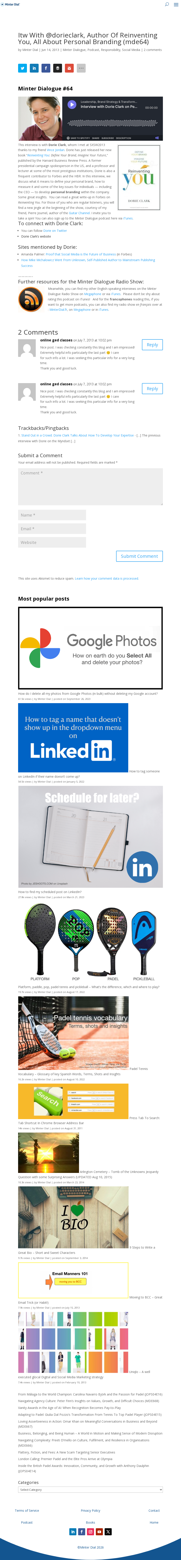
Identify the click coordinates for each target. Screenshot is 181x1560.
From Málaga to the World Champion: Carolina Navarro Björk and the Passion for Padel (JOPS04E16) (90, 1394)
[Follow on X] (108, 1531)
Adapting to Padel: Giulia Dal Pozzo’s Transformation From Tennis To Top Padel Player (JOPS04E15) (90, 1414)
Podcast (93, 50)
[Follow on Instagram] (90, 1531)
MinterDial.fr (58, 309)
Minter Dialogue (74, 50)
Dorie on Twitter (55, 230)
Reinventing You (38, 155)
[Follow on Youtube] (99, 1531)
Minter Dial (30, 50)
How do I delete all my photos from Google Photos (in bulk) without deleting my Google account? (88, 693)
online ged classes (56, 340)
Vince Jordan (55, 150)
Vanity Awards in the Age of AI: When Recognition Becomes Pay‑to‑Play (69, 1408)
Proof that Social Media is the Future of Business (81, 254)
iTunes (128, 218)
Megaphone (92, 294)
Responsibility (110, 50)
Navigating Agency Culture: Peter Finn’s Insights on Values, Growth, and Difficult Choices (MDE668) (88, 1401)
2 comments (153, 50)
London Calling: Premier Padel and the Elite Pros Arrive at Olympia (65, 1459)
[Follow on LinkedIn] (72, 1531)
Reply (152, 345)
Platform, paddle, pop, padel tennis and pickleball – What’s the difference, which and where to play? (88, 987)
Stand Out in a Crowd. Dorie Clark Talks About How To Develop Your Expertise (77, 435)
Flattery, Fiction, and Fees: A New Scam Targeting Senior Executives (66, 1452)
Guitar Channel (79, 213)
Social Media (131, 50)
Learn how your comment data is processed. (107, 578)
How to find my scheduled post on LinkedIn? (49, 892)
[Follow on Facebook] (81, 1531)
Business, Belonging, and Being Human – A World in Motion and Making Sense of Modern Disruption (90, 1433)
